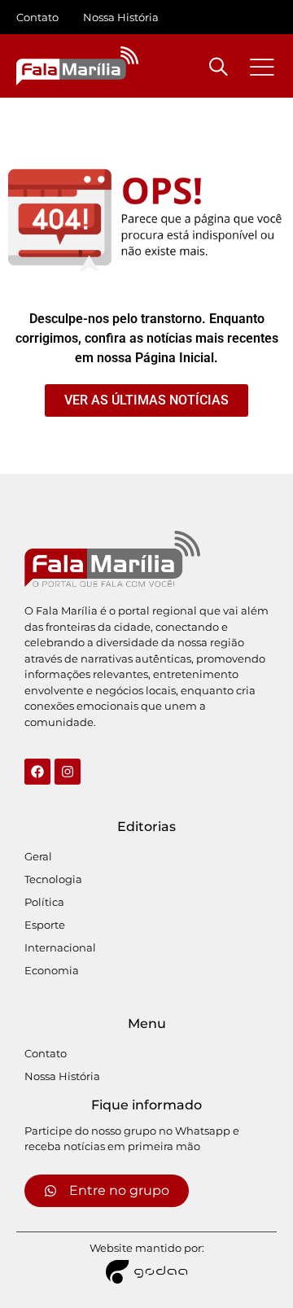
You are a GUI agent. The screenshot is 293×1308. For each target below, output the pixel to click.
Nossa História (121, 17)
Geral (38, 856)
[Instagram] (68, 772)
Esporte (44, 924)
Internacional (60, 947)
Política (44, 901)
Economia (51, 970)
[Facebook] (37, 772)
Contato (37, 17)
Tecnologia (53, 879)
